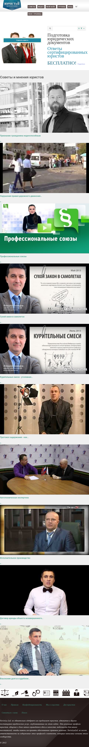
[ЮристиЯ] (12, 6)
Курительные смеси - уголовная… (16, 377)
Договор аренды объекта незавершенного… (21, 618)
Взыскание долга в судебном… (15, 678)
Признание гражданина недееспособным (20, 135)
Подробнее (81, 64)
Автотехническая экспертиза (14, 497)
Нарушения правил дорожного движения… (21, 196)
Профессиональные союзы (13, 256)
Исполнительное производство (15, 558)
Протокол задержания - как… (14, 437)
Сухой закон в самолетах (12, 316)
